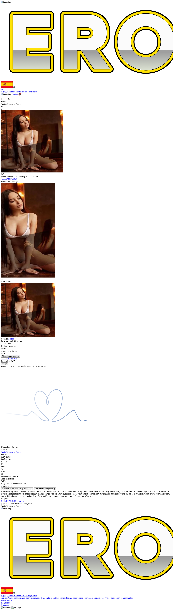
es (2, 89)
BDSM (12, 501)
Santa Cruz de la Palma (11, 452)
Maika (11, 339)
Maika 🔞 (16, 94)
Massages (19, 501)
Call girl (5, 501)
